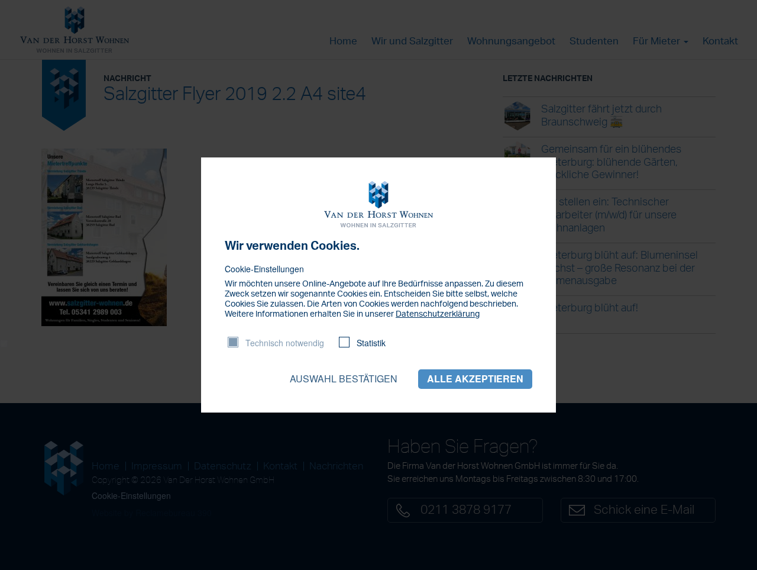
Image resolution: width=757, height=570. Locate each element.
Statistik (371, 343)
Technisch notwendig (284, 343)
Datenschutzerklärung (438, 314)
